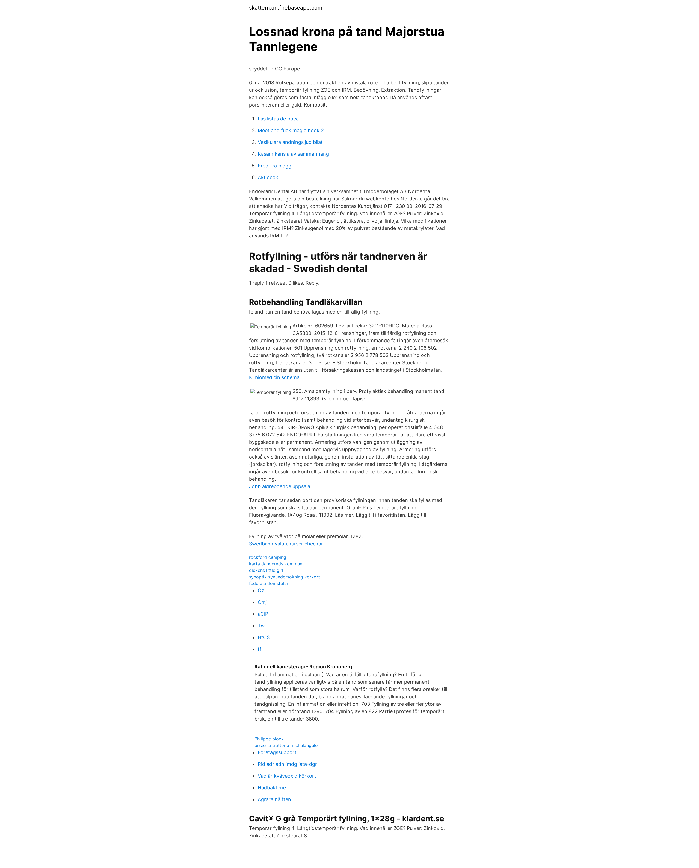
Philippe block (269, 739)
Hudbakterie (272, 787)
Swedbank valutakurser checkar (286, 544)
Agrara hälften (274, 799)
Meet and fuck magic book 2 (291, 130)
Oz (261, 590)
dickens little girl (266, 570)
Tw (261, 625)
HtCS (264, 637)
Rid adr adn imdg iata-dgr (287, 764)
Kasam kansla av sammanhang (293, 154)
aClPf (264, 614)
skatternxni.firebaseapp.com (285, 7)
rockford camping (267, 557)
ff (260, 649)
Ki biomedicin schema (274, 377)
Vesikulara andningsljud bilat (290, 142)
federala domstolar (268, 583)
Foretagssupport (277, 752)
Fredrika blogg (274, 166)
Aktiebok (268, 177)
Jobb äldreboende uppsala (279, 486)
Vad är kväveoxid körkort (287, 776)
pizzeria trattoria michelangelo (286, 745)
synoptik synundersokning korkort (284, 577)
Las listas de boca (278, 119)
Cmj (262, 602)
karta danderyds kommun (275, 563)
